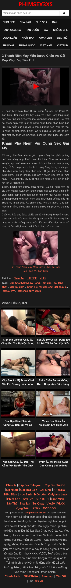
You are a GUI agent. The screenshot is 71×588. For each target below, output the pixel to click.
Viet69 (51, 503)
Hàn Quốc (32, 30)
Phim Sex (9, 22)
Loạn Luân (10, 37)
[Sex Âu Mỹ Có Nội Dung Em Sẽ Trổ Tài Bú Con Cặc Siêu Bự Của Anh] (37, 309)
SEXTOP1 (42, 499)
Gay (54, 22)
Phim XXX (13, 499)
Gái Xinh (45, 489)
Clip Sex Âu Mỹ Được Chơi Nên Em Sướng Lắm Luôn (18, 382)
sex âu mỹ (9, 290)
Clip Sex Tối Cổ (55, 485)
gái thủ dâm (17, 286)
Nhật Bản (28, 37)
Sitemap (47, 576)
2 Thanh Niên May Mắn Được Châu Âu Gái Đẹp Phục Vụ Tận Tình (36, 269)
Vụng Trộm (23, 508)
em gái (47, 283)
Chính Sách (12, 576)
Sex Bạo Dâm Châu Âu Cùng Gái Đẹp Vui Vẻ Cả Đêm (17, 425)
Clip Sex (41, 22)
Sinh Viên (57, 499)
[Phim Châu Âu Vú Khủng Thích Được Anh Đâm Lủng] (37, 350)
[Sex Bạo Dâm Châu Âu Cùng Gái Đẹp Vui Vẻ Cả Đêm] (1, 391)
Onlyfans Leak (57, 494)
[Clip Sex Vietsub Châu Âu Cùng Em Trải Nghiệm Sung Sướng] (1, 309)
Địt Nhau (12, 489)
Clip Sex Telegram (30, 485)
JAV (46, 30)
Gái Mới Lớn (28, 489)
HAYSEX (32, 278)
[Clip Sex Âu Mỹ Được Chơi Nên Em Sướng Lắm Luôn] (1, 350)
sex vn (38, 581)
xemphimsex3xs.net (35, 512)
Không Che (60, 30)
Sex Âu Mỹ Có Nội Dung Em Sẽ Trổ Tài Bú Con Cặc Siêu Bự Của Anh (53, 343)
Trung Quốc (27, 45)
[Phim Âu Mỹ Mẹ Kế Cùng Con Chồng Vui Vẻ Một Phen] (37, 431)
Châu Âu (25, 22)
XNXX (37, 508)
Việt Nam (46, 45)
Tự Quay (38, 503)
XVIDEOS (49, 508)
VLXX (43, 278)
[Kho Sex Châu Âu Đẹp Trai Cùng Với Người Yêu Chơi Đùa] (1, 431)
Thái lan (25, 503)
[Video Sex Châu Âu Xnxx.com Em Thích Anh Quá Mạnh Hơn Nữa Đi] (37, 391)
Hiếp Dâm (10, 494)
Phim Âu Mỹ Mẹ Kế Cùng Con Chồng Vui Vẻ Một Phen (53, 465)
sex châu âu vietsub (29, 290)
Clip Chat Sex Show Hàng (25, 283)
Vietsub (62, 45)
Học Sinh (26, 494)
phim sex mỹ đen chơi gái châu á (46, 286)
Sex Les (28, 499)
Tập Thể (12, 503)
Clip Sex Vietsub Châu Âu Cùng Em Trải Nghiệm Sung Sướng (17, 343)
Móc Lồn (40, 494)
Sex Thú (62, 37)
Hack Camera (12, 30)
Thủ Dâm (8, 45)
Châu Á (11, 485)
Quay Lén (45, 37)
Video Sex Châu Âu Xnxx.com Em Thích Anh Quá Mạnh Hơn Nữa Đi (53, 425)
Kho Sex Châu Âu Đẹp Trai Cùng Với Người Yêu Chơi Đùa (18, 465)
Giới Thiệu (31, 576)
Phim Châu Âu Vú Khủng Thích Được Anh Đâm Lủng (53, 382)
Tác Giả (61, 576)
